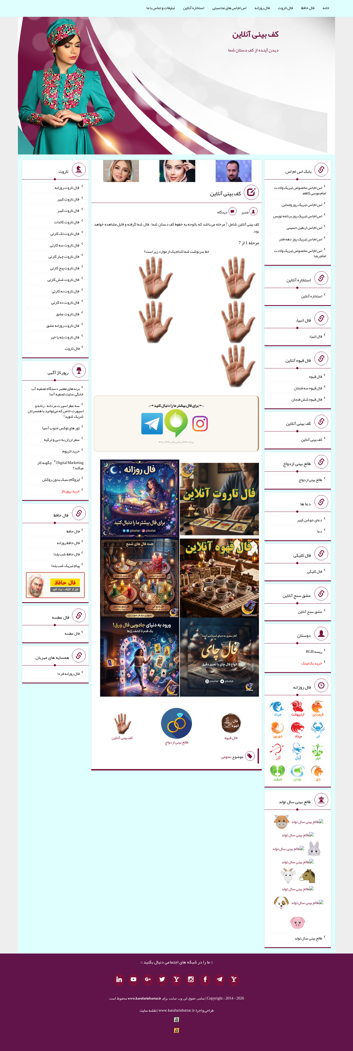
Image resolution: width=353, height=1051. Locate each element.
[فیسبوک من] (205, 980)
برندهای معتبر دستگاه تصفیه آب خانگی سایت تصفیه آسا (57, 391)
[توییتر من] (162, 980)
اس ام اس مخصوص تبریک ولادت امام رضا (300, 253)
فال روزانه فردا (68, 673)
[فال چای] (219, 658)
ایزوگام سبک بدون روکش (61, 479)
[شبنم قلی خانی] (121, 172)
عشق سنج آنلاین (310, 611)
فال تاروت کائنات (67, 222)
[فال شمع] (139, 579)
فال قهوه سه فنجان (308, 388)
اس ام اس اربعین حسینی (304, 227)
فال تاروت (285, 8)
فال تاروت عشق (68, 314)
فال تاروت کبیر (68, 199)
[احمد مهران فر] (234, 172)
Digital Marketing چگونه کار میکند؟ (60, 465)
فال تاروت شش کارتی (63, 279)
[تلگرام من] (219, 980)
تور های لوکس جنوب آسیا (61, 428)
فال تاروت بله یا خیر (65, 337)
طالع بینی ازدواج (310, 480)
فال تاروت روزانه (67, 187)
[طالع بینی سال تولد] (297, 874)
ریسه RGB (314, 651)
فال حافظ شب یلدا (67, 554)
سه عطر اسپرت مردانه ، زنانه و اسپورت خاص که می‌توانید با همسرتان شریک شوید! (56, 410)
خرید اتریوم (71, 451)
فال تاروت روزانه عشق (63, 325)
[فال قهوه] (219, 579)
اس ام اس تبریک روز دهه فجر (300, 239)
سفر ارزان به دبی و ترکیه (62, 439)
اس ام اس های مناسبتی (229, 8)
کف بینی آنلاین (255, 34)
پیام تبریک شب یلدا (65, 565)
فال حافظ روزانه (68, 542)
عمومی (226, 757)
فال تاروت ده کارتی (65, 302)
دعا (319, 531)
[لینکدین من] (119, 980)
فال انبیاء (315, 336)
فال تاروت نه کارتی (66, 291)
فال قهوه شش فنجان (307, 399)
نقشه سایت (148, 1010)
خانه (326, 8)
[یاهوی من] (233, 980)
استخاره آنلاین (193, 8)
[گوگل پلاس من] (147, 980)
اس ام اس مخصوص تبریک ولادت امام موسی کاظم (300, 190)
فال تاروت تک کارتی (65, 233)
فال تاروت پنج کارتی (65, 268)
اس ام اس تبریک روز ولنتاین (302, 204)
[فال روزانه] (139, 500)
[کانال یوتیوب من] (133, 980)
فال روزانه (262, 8)
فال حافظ (307, 8)
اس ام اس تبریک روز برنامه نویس (297, 216)
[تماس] (176, 980)
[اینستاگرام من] (190, 980)
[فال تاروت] (219, 500)
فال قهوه (315, 376)
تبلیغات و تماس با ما (160, 8)
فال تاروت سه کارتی (65, 245)
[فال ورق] (139, 658)
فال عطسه (72, 633)
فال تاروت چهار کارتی (64, 256)
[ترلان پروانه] (177, 172)
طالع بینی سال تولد (308, 938)
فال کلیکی (314, 571)
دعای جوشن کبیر (309, 519)
